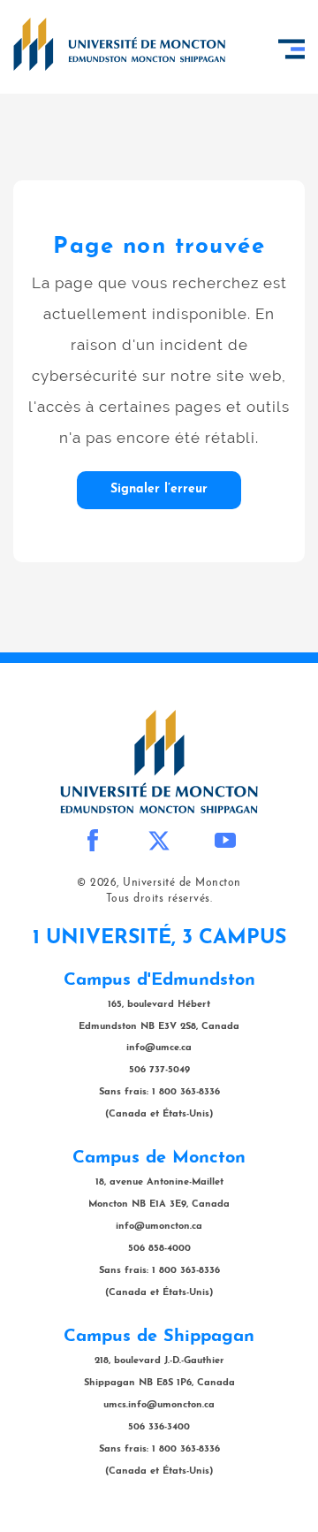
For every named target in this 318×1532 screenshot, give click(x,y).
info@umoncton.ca (159, 1226)
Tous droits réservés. (159, 899)
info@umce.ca (159, 1048)
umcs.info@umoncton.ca (159, 1405)
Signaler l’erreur (159, 489)
